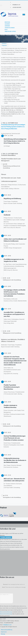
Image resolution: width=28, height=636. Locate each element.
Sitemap (3, 634)
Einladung (4, 43)
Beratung (7, 22)
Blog (6, 29)
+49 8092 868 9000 (16, 7)
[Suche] (1, 5)
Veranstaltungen (9, 27)
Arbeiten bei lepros (10, 31)
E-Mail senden (6, 537)
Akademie (7, 24)
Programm (4, 45)
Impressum (4, 631)
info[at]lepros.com (16, 4)
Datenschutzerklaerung (6, 611)
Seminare (7, 25)
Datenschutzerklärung (5, 545)
